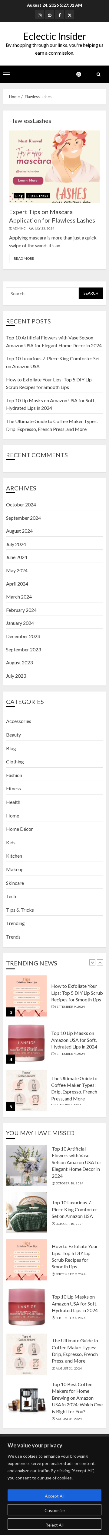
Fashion (14, 775)
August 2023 (19, 662)
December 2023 (23, 636)
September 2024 (23, 518)
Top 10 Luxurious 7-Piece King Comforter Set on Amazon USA (74, 1209)
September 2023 (23, 649)
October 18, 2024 (70, 1183)
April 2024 (17, 583)
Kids (10, 842)
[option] (54, 999)
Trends (13, 936)
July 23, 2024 (43, 228)
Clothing (15, 761)
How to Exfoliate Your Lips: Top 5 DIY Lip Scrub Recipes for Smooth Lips (77, 992)
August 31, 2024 (69, 1368)
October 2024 (21, 504)
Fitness (13, 788)
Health (13, 802)
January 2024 (20, 623)
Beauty (13, 734)
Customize (55, 1510)
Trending (15, 923)
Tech (11, 896)
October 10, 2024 (70, 1223)
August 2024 (19, 531)
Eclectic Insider (54, 36)
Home (12, 815)
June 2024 (16, 557)
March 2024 (19, 596)
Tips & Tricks (38, 195)
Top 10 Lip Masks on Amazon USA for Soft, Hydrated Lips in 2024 (74, 1039)
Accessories (18, 721)
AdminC (19, 228)
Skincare (15, 883)
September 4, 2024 (70, 1053)
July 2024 (16, 544)
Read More (24, 258)
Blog (19, 195)
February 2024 (21, 610)
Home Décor (19, 829)
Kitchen (14, 856)
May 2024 (17, 570)
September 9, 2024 (70, 1006)
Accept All (54, 1495)
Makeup (15, 869)
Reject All (54, 1524)
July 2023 (16, 676)
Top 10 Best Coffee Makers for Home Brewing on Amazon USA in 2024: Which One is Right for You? (77, 1397)
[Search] (98, 74)
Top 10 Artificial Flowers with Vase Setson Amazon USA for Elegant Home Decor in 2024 (76, 1162)
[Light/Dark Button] (82, 74)
